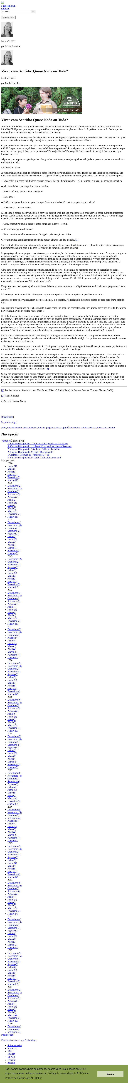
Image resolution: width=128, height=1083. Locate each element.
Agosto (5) (12, 674)
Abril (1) (11, 471)
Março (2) (12, 474)
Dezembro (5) (14, 663)
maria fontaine (30, 427)
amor (3, 427)
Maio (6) (11, 756)
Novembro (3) (14, 595)
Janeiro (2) (12, 947)
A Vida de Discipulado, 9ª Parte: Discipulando (30, 452)
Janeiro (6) (12, 767)
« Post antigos (29, 1040)
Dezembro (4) (14, 809)
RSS (9, 1051)
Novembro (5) (14, 812)
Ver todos (6, 440)
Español (11, 1060)
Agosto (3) (12, 604)
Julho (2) (11, 499)
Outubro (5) (13, 705)
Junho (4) (12, 643)
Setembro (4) (13, 818)
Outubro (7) (13, 778)
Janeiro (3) (12, 553)
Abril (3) (11, 508)
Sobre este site (14, 1045)
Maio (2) (11, 542)
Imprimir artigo (8, 422)
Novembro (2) (14, 559)
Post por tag (7, 1034)
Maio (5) (11, 682)
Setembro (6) (13, 781)
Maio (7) (11, 1009)
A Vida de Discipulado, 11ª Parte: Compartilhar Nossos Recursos (39, 446)
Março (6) (12, 835)
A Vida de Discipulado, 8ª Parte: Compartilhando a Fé (34, 457)
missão (41, 427)
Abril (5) (11, 722)
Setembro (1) (13, 927)
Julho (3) (11, 860)
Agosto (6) (12, 820)
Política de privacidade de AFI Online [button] (68, 1073)
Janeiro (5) (12, 657)
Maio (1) (11, 469)
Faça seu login (8, 5)
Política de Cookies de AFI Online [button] (23, 1078)
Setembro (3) (13, 494)
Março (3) (12, 581)
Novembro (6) (14, 885)
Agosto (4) (12, 637)
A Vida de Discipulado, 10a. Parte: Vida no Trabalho (33, 449)
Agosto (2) (12, 497)
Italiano (11, 1062)
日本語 (11, 1056)
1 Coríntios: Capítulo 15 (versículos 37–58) (28, 454)
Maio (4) (11, 612)
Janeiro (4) (12, 694)
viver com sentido (106, 427)
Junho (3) (12, 539)
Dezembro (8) (14, 882)
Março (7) (12, 871)
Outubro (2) (13, 491)
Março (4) (12, 688)
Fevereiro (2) (13, 477)
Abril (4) (11, 615)
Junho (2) (12, 573)
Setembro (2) (13, 530)
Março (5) (12, 652)
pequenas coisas (54, 427)
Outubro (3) (13, 668)
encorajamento (14, 427)
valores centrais (88, 427)
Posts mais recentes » (11, 1040)
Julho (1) (11, 570)
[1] (76, 239)
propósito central (71, 427)
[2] (47, 368)
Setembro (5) (13, 671)
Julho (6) (11, 713)
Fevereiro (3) (13, 550)
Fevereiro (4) (13, 654)
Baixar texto (7, 417)
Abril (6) (11, 685)
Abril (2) (11, 942)
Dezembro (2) (14, 485)
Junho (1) (12, 466)
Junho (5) (12, 680)
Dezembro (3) (14, 846)
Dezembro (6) (14, 699)
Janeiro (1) (12, 480)
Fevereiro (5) (13, 764)
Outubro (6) (13, 958)
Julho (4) (11, 606)
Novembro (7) (14, 992)
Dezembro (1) (14, 522)
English (11, 1053)
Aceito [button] (110, 1074)
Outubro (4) (13, 598)
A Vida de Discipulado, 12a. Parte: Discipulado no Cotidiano (37, 443)
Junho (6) (12, 936)
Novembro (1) (14, 488)
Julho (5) (11, 677)
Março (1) (12, 547)
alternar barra (8, 17)
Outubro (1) (13, 528)
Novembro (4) (14, 525)
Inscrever (12, 1048)
